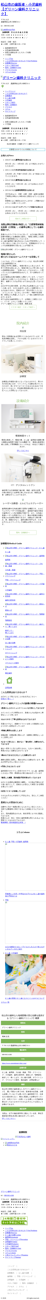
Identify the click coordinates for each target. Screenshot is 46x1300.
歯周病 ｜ (11, 1276)
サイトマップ (10, 111)
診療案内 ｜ (12, 1273)
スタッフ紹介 (12, 65)
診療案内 (11, 63)
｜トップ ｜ (12, 1266)
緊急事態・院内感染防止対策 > (13, 822)
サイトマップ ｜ (14, 1293)
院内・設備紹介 (13, 67)
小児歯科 (8, 100)
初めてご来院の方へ (23, 219)
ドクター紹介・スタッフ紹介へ (23, 307)
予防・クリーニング (16, 1239)
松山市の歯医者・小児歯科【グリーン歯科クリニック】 (21, 9)
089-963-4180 (9, 1195)
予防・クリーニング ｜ (26, 1276)
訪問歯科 (11, 1242)
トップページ (10, 91)
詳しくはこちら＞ (9, 1118)
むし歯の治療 (10, 98)
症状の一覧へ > (7, 699)
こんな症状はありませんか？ (21, 61)
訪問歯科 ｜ (12, 1280)
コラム (10, 72)
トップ (9, 59)
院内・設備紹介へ (23, 532)
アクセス (11, 70)
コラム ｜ (23, 1286)
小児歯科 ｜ (24, 1280)
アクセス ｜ (12, 1286)
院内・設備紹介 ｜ (30, 1283)
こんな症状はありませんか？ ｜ (20, 1269)
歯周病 (25, 841)
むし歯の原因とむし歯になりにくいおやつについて (25, 998)
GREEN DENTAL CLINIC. (16, 1298)
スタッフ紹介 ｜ (14, 1283)
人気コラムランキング (16, 1255)
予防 (13, 841)
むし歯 (7, 841)
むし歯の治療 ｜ (25, 1273)
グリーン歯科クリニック (10, 1191)
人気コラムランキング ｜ (17, 1290)
